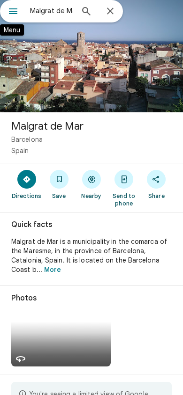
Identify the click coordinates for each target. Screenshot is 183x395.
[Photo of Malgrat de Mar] (91, 56)
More (52, 269)
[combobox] (51, 10)
